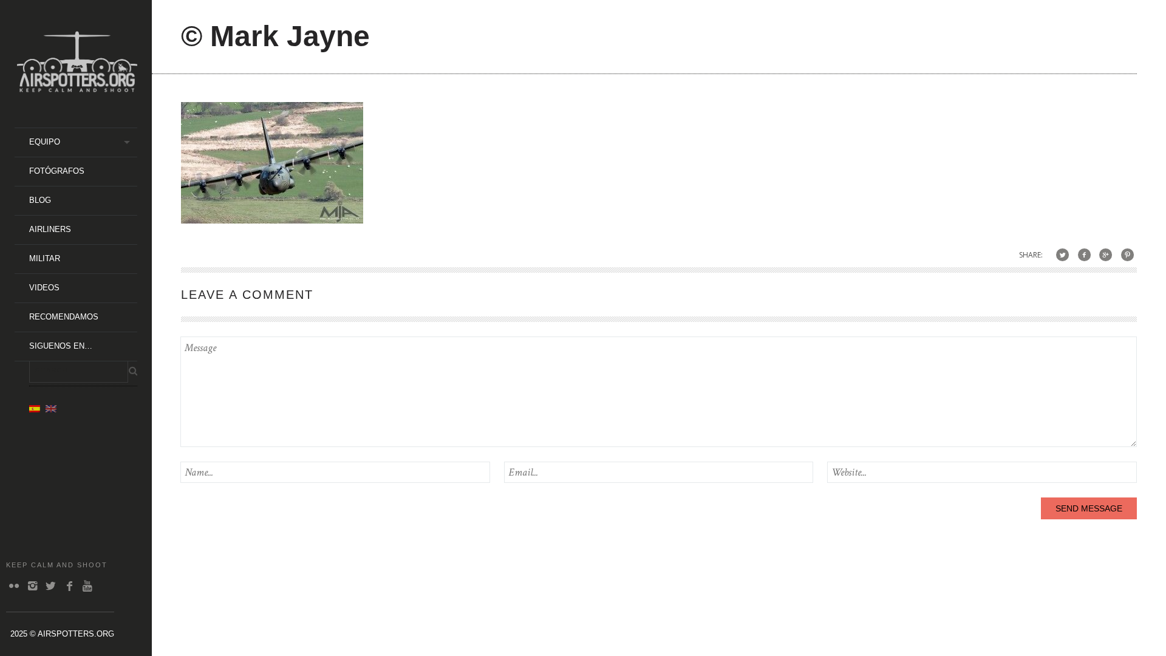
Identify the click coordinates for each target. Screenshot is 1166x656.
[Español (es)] (34, 408)
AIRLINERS (50, 229)
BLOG (40, 200)
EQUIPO (44, 141)
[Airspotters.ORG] (77, 88)
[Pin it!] (1127, 254)
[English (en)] (51, 408)
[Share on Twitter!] (1062, 254)
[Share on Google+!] (1105, 254)
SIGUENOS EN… (60, 345)
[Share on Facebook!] (1084, 254)
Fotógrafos (56, 171)
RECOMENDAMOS (63, 316)
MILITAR (44, 258)
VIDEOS (44, 287)
